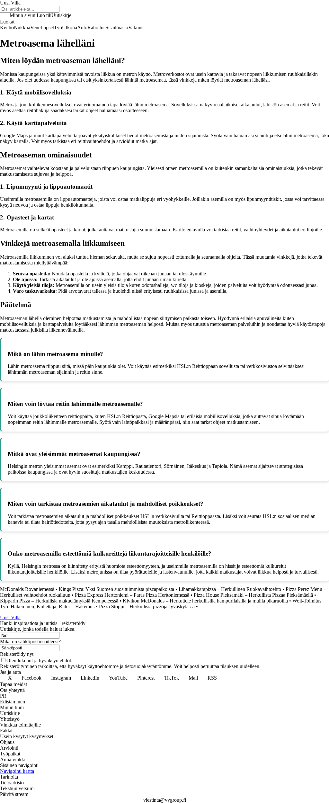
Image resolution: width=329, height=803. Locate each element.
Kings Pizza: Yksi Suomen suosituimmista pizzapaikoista (116, 589)
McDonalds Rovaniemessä (27, 589)
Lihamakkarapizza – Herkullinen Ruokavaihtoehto (230, 589)
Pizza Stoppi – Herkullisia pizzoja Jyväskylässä (147, 606)
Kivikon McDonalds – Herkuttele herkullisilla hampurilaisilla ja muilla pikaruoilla (205, 600)
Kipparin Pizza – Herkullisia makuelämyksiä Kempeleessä (59, 600)
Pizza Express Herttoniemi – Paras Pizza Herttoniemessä (132, 595)
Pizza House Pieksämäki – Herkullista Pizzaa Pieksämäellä (253, 595)
